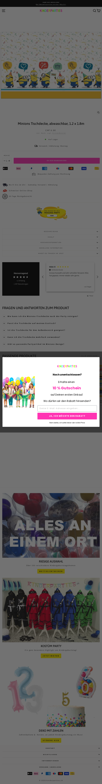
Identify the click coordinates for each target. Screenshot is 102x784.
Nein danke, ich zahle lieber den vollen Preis (67, 422)
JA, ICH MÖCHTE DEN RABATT (67, 416)
